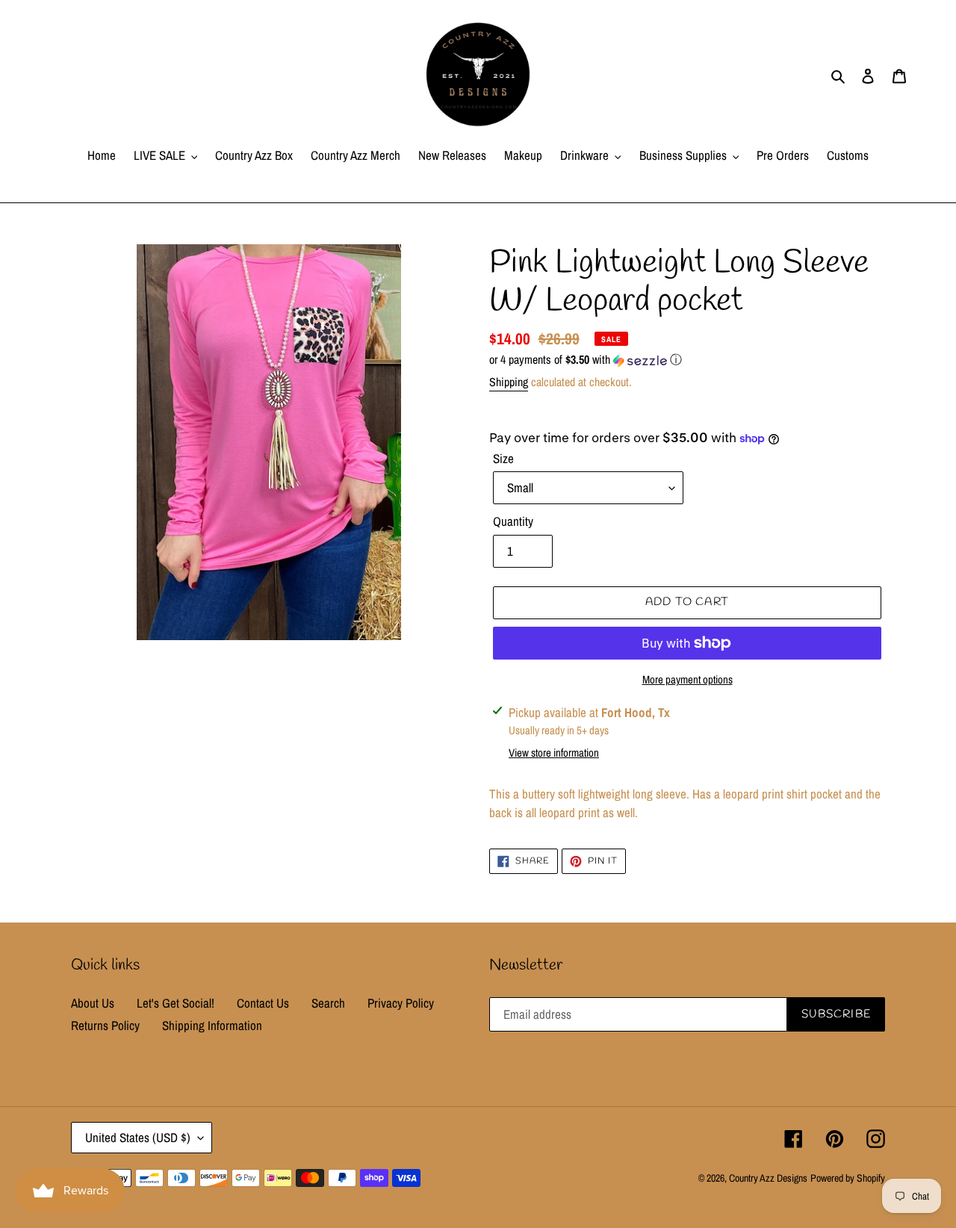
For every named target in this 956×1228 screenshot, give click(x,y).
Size (503, 458)
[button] (585, 359)
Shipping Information (212, 1025)
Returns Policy (105, 1025)
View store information (554, 752)
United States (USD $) (137, 1137)
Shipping (508, 381)
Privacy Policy (400, 1002)
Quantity (513, 521)
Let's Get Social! (175, 1002)
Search (328, 1002)
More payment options (687, 679)
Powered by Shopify (847, 1178)
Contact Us (263, 1002)
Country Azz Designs (768, 1178)
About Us (92, 1002)
